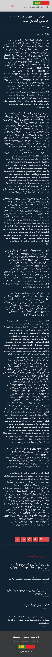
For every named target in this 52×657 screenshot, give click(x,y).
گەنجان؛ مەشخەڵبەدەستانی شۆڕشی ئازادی (29, 579)
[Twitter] (41, 539)
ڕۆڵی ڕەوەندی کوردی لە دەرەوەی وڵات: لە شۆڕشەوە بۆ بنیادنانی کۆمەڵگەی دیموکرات (29, 566)
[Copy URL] (17, 539)
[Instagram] (29, 641)
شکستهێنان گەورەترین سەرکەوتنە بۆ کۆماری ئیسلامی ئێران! (28, 592)
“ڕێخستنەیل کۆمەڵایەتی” (36, 605)
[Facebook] (46, 539)
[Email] (23, 539)
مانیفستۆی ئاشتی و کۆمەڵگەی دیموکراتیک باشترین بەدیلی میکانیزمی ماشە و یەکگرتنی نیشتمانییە (27, 620)
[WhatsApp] (35, 539)
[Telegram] (29, 539)
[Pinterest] (26, 641)
